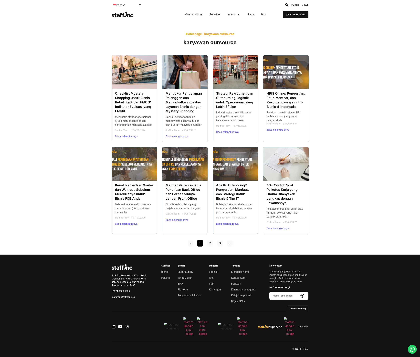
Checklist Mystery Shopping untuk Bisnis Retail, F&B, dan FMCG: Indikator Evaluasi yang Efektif (133, 102)
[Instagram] (127, 327)
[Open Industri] (238, 14)
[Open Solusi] (219, 14)
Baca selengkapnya (126, 136)
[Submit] (303, 295)
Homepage (194, 34)
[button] (127, 4)
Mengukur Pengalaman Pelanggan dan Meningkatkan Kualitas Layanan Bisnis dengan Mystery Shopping (184, 102)
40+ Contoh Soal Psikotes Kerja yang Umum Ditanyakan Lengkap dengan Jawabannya (282, 194)
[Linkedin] (114, 327)
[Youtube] (120, 327)
